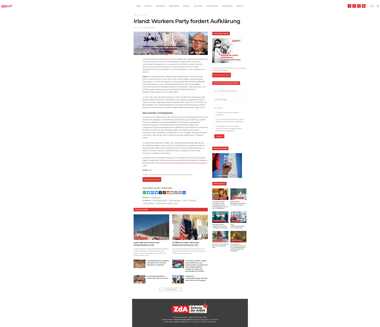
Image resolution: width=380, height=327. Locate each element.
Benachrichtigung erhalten (152, 179)
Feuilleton (186, 6)
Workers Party (156, 197)
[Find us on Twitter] (359, 6)
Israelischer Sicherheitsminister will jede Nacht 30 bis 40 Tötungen (196, 278)
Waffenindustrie (148, 203)
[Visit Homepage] (11, 6)
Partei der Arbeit (212, 6)
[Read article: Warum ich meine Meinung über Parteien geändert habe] (220, 236)
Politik (138, 6)
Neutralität (192, 200)
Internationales (143, 15)
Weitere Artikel (170, 289)
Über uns (240, 6)
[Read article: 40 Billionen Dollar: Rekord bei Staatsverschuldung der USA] (190, 227)
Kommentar (198, 6)
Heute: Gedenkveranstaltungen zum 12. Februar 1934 (237, 226)
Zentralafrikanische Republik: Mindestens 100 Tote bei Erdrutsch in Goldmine (158, 263)
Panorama (148, 6)
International (160, 6)
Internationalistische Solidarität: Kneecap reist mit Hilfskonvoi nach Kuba (219, 226)
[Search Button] (378, 6)
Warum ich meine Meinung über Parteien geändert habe (220, 245)
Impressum (195, 322)
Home (135, 15)
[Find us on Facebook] (349, 6)
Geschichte (236, 221)
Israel (184, 200)
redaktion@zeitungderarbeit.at (179, 322)
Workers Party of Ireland (164, 203)
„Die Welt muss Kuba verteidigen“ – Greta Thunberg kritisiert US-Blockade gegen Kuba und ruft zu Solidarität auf (220, 205)
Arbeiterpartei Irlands (160, 200)
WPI (150, 170)
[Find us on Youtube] (364, 6)
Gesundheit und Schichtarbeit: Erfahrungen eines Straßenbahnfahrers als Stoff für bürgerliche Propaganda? (238, 247)
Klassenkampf (174, 6)
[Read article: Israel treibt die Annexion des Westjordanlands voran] (151, 227)
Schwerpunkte (227, 6)
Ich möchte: (218, 108)
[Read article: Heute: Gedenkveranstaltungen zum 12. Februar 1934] (238, 217)
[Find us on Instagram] (354, 6)
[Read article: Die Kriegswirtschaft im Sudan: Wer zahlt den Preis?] (139, 279)
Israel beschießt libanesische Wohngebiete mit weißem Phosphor (238, 203)
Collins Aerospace (175, 200)
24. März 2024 (138, 27)
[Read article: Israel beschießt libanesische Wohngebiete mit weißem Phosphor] (238, 194)
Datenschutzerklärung (223, 128)
